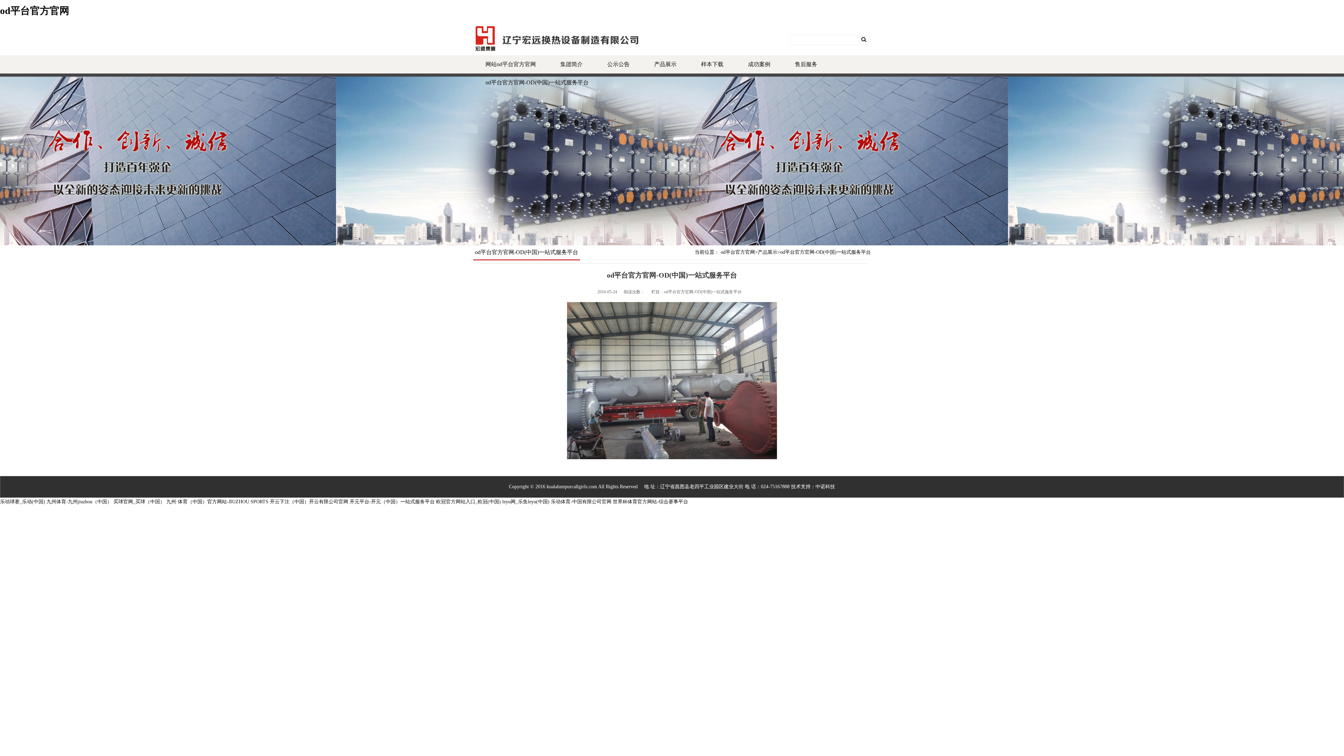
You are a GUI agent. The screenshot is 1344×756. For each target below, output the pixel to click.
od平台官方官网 (34, 10)
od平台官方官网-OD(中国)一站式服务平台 (537, 82)
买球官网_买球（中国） (139, 501)
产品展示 (665, 64)
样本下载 (712, 64)
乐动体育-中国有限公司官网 (581, 501)
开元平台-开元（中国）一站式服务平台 (392, 501)
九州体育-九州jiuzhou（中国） (79, 501)
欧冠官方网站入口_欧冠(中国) (468, 501)
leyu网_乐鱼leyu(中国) (526, 501)
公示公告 (618, 64)
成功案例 (759, 64)
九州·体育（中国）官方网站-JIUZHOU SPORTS (217, 501)
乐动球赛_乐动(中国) (22, 501)
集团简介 (571, 64)
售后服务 (806, 64)
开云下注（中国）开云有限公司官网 (309, 501)
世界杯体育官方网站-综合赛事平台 (650, 501)
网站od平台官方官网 (510, 64)
